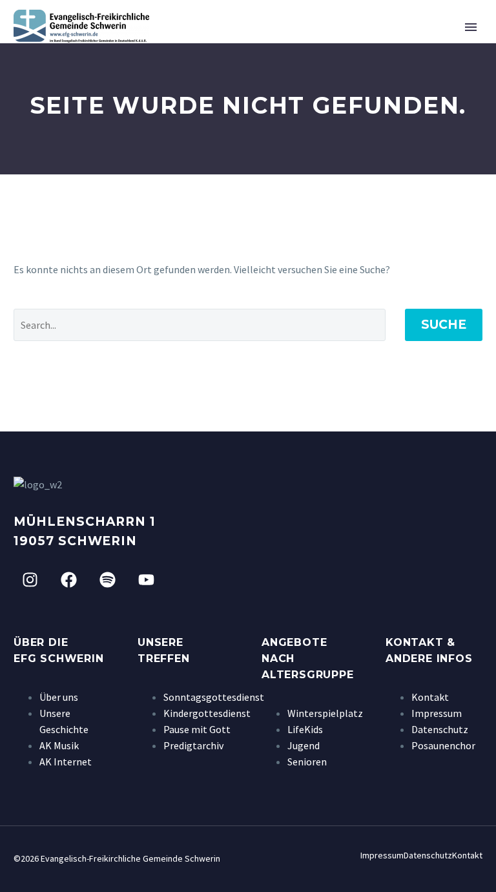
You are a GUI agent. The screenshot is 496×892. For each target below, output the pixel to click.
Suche (443, 324)
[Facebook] (68, 580)
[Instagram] (30, 580)
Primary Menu (470, 27)
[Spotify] (107, 580)
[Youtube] (146, 580)
